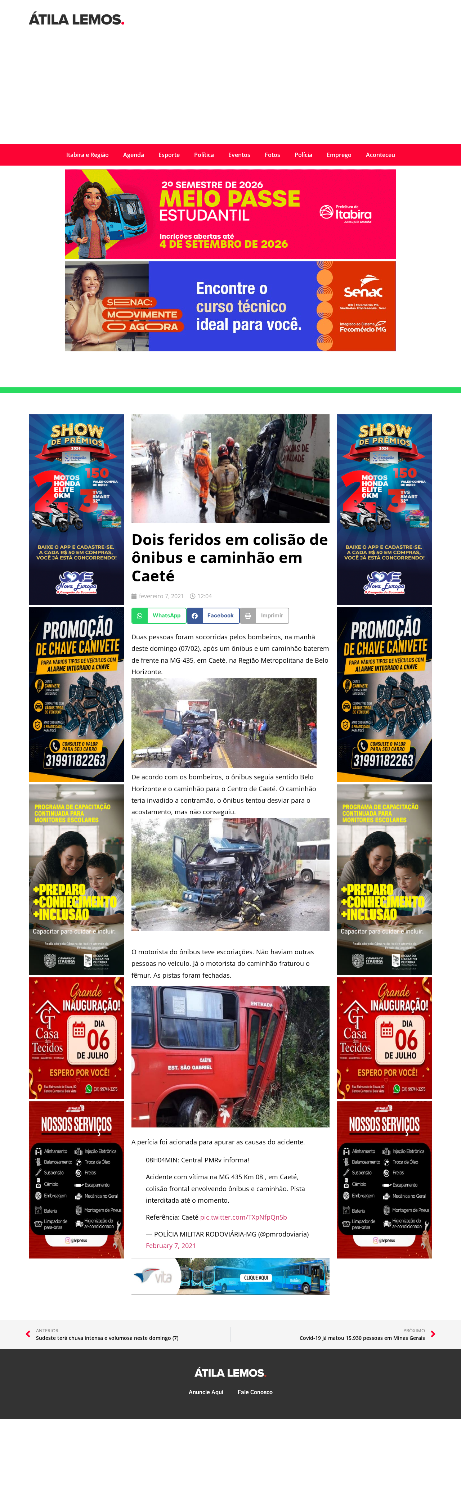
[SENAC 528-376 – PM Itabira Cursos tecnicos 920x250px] (230, 349)
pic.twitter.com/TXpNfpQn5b (243, 1217)
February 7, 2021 (171, 1245)
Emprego (339, 155)
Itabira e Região (87, 155)
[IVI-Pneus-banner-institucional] (76, 1256)
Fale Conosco (255, 1392)
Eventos (239, 155)
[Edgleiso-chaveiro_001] (76, 780)
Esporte (169, 155)
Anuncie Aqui (206, 1392)
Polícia (303, 155)
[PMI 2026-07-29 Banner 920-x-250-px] (230, 257)
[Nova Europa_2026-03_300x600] (76, 603)
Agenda (133, 155)
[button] (159, 616)
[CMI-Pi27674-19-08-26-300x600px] (76, 973)
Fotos (272, 155)
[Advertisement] (230, 90)
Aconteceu (380, 155)
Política (204, 155)
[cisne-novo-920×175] (230, 1292)
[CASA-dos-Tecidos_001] (76, 1096)
